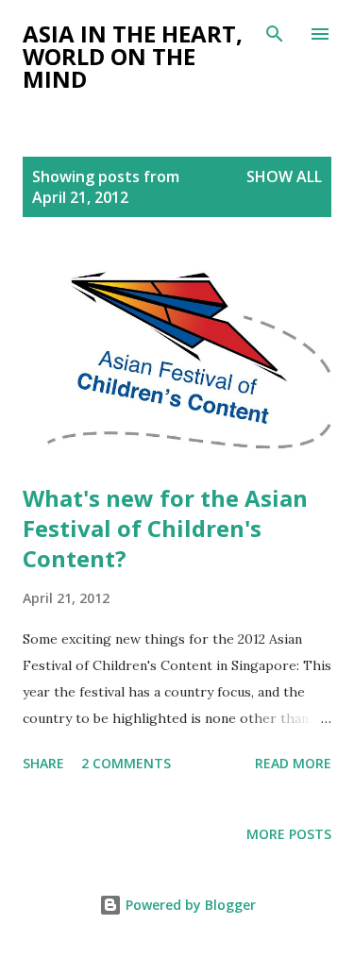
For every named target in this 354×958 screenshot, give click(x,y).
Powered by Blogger (189, 905)
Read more (293, 763)
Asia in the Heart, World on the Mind (133, 56)
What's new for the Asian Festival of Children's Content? (165, 528)
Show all (284, 176)
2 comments (126, 763)
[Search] (274, 34)
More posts (288, 834)
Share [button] (43, 763)
